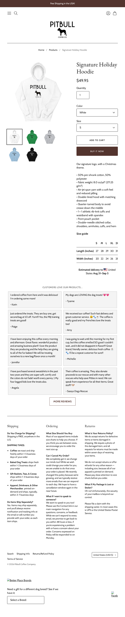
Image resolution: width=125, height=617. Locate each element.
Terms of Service (15, 558)
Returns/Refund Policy (43, 553)
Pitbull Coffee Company (25, 564)
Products (53, 49)
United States (103, 555)
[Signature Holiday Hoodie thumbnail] (14, 137)
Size (78, 121)
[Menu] (9, 13)
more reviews (62, 401)
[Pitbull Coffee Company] (62, 30)
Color (79, 106)
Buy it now (97, 151)
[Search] (16, 13)
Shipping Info (23, 553)
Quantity (81, 88)
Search (10, 553)
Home (41, 49)
